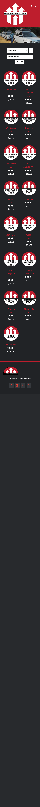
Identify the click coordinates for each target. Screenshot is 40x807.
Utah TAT (29, 199)
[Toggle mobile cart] (31, 6)
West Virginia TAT (11, 273)
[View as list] (22, 62)
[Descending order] (31, 50)
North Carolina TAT (29, 92)
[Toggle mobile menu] (36, 6)
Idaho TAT (11, 235)
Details (13, 81)
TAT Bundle (11, 344)
